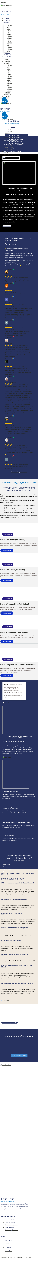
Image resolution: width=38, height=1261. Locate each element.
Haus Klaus (3, 2)
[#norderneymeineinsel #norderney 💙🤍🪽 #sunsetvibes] (19, 1046)
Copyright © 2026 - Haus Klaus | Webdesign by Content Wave (16, 1257)
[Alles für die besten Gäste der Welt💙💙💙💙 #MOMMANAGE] (19, 1043)
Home (7, 59)
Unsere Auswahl (7, 21)
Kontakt (8, 56)
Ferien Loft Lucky (14, 135)
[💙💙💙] (19, 1049)
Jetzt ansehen (7, 550)
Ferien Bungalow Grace (10, 49)
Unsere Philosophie (8, 93)
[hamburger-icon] (13, 127)
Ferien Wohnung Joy (9, 43)
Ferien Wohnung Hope (9, 38)
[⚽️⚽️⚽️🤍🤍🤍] (19, 1052)
